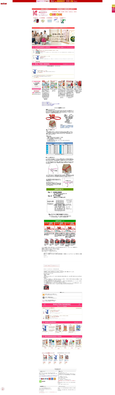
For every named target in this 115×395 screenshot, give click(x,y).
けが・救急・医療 (49, 104)
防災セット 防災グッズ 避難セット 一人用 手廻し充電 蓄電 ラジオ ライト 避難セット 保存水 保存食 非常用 (78, 90)
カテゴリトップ (44, 103)
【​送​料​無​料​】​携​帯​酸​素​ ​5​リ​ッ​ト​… (56, 361)
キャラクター (48, 105)
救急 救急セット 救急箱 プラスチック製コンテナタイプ (53, 89)
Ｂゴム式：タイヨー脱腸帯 (55, 103)
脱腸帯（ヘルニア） (49, 103)
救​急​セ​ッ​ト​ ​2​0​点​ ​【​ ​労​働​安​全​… (50, 361)
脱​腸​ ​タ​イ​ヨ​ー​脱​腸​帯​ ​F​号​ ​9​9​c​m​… (67, 361)
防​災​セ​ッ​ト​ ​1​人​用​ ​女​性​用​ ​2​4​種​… (45, 361)
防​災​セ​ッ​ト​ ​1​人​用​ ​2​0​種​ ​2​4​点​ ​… (61, 361)
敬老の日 (52, 105)
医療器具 (53, 104)
